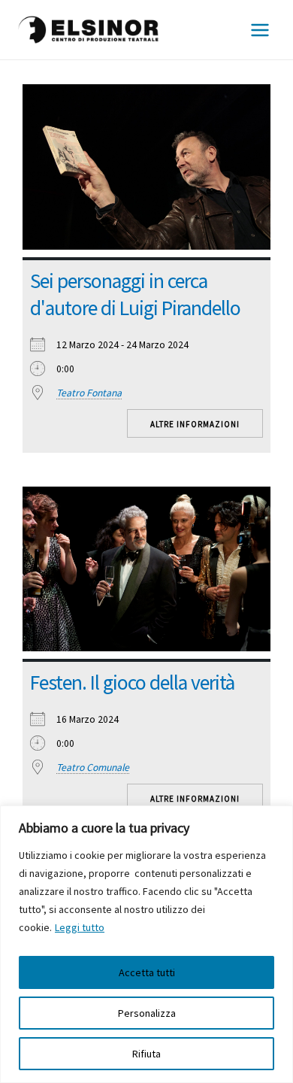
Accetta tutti (147, 972)
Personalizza (147, 1013)
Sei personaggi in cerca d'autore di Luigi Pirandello (135, 294)
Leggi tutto (79, 927)
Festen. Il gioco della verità (132, 682)
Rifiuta (146, 1053)
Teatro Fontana (89, 393)
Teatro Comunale (92, 767)
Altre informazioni (195, 424)
